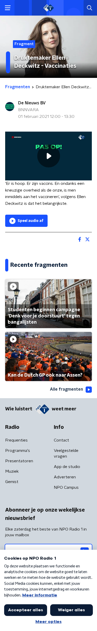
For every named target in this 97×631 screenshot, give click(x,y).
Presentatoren (19, 461)
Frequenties (16, 440)
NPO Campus (66, 487)
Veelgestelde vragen (66, 453)
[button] (8, 8)
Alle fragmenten (66, 389)
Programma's (17, 451)
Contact (61, 440)
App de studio (67, 467)
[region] (48, 156)
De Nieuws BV (32, 103)
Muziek (12, 471)
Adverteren (65, 477)
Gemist (11, 482)
